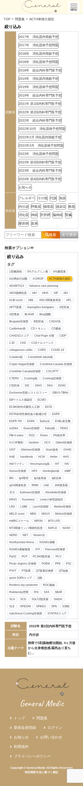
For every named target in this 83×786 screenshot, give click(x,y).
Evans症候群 (32, 428)
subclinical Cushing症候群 (25, 613)
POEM (46, 563)
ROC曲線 (49, 585)
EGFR (56, 414)
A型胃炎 (14, 314)
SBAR (58, 592)
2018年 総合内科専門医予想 (40, 70)
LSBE (23, 506)
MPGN (38, 520)
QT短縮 (63, 570)
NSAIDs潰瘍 (47, 542)
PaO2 (12, 556)
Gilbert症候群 (64, 442)
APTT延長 (15, 307)
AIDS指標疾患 (18, 293)
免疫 (62, 198)
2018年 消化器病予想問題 (38, 62)
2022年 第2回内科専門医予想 (40, 112)
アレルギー (27, 198)
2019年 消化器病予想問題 (38, 87)
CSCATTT (52, 371)
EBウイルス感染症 (20, 399)
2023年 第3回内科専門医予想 (40, 162)
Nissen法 (39, 535)
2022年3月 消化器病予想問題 (41, 145)
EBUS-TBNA (60, 392)
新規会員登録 (25, 727)
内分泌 (23, 206)
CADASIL (55, 321)
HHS (66, 456)
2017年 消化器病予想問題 (38, 45)
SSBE (66, 606)
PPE (58, 563)
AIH (34, 293)
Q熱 (39, 577)
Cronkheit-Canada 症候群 (56, 364)
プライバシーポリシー (32, 756)
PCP (24, 556)
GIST (12, 449)
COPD (42, 350)
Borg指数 (45, 314)
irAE (46, 485)
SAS (46, 592)
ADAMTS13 (16, 285)
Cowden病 (16, 357)
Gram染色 (52, 449)
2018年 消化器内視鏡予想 (38, 53)
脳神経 (57, 215)
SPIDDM (25, 606)
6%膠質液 (59, 271)
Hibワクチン (17, 463)
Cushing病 (30, 378)
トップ (19, 718)
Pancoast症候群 (55, 549)
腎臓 (68, 215)
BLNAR (29, 314)
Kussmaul (28, 499)
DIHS (38, 385)
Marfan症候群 (62, 506)
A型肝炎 (64, 307)
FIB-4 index (16, 435)
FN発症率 (59, 435)
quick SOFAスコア (20, 577)
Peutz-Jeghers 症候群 (22, 563)
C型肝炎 (14, 385)
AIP (56, 293)
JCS (12, 492)
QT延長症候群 (44, 570)
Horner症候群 (17, 471)
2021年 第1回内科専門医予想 (40, 103)
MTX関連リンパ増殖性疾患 (26, 528)
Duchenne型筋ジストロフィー (28, 392)
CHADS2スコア (19, 335)
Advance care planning (43, 285)
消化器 (23, 215)
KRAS (13, 499)
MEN (33, 513)
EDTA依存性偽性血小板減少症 (28, 414)
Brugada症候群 (18, 321)
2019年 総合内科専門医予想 (40, 95)
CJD (12, 342)
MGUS (46, 513)
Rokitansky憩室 (19, 592)
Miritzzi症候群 (63, 513)
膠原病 (23, 223)
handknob (26, 456)
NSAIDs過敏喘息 (19, 549)
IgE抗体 (56, 478)
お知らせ (25, 187)
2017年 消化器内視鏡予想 (38, 37)
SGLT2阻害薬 (40, 599)
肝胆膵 (45, 215)
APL (68, 300)
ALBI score (16, 300)
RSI (36, 592)
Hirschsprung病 (40, 463)
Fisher (44, 435)
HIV (67, 463)
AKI (65, 293)
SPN (54, 606)
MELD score (17, 513)
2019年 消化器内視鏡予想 (38, 78)
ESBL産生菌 (63, 421)
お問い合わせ (51, 737)
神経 (34, 215)
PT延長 (26, 570)
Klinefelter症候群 (55, 492)
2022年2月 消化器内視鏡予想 (40, 137)
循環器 (48, 206)
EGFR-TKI (15, 421)
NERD (13, 535)
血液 (34, 223)
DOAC (62, 385)
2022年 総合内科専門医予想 (40, 120)
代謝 (53, 198)
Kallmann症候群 (30, 492)
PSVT (12, 570)
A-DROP (38, 278)
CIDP (62, 335)
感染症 (61, 206)
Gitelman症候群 (30, 449)
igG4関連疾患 (17, 485)
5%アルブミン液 (37, 271)
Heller (54, 456)
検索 (52, 235)
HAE (12, 456)
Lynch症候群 (41, 506)
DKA (50, 385)
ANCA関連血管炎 (50, 300)
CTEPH (14, 378)
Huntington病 (51, 471)
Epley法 (45, 421)
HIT (57, 463)
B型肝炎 (39, 321)
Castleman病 (17, 328)
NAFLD (52, 528)
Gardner (34, 442)
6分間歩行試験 (18, 278)
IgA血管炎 (40, 478)
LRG (12, 506)
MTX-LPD (54, 520)
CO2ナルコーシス (42, 342)
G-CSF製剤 (16, 442)
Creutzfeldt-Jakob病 (40, 357)
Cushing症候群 (52, 378)
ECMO (42, 399)
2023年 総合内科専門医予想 (40, 170)
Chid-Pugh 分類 (44, 335)
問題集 (41, 718)
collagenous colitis (21, 350)
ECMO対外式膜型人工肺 (24, 407)
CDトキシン (38, 328)
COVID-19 (57, 350)
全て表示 (69, 235)
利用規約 (21, 747)
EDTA (48, 407)
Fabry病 (50, 428)
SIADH (58, 599)
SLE (12, 606)
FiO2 (32, 435)
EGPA (31, 421)
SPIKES (41, 606)
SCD (23, 599)
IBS (11, 478)
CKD (23, 342)
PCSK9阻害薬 (41, 556)
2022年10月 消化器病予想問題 (42, 129)
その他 (42, 198)
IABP (68, 471)
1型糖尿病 (15, 271)
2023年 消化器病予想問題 (38, 154)
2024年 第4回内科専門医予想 (40, 179)
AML (31, 300)
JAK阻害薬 (61, 485)
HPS (34, 471)
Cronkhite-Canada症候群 (25, 371)
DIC (27, 385)
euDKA (13, 428)
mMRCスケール (19, 520)
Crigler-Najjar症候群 (22, 364)
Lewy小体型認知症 (51, 499)
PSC (69, 563)
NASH (66, 528)
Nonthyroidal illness (21, 542)
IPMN (35, 485)
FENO (64, 428)
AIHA (45, 293)
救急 (71, 206)
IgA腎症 (24, 478)
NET (25, 535)
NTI (38, 549)
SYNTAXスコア (57, 613)
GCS (47, 442)
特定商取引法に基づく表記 (41, 772)
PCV (58, 556)
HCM (41, 456)
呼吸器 (36, 206)
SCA (12, 599)
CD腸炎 (56, 328)
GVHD (67, 449)
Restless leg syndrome (23, 585)
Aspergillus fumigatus (40, 307)
